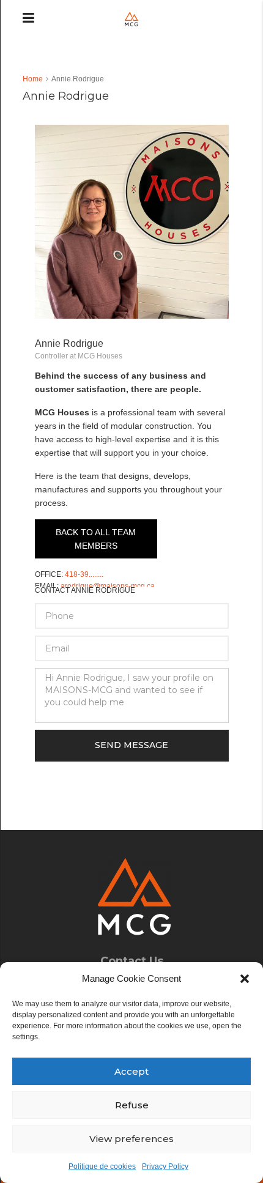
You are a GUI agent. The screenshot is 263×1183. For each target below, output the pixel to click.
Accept (131, 1071)
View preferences (131, 1138)
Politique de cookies (102, 1166)
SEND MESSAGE (131, 745)
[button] (245, 979)
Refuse (132, 1105)
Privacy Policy (165, 1166)
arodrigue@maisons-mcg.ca (108, 586)
